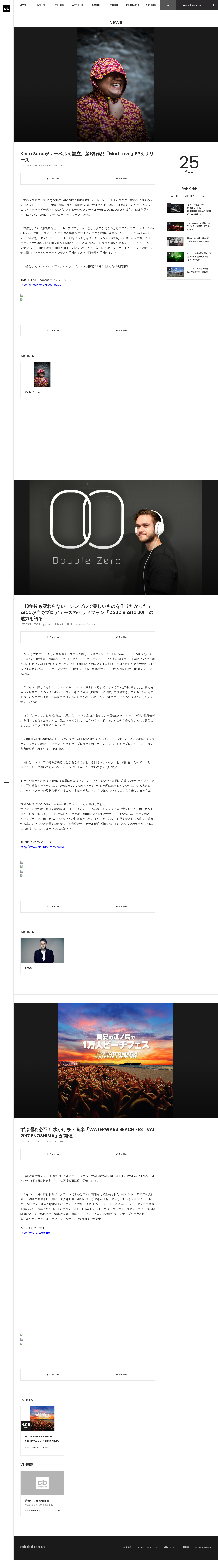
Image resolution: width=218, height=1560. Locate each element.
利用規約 (127, 1547)
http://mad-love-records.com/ (43, 285)
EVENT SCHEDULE (32, 1511)
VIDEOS (114, 5)
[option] (174, 196)
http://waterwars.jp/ (35, 1233)
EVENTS (41, 5)
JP (168, 5)
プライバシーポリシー (147, 1547)
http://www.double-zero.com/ (42, 847)
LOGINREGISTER (192, 5)
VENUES (59, 5)
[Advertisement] (115, 442)
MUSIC (96, 5)
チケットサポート (203, 1547)
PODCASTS (132, 5)
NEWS (22, 5)
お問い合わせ (169, 1547)
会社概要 (185, 1547)
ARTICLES (77, 5)
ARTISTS (151, 5)
